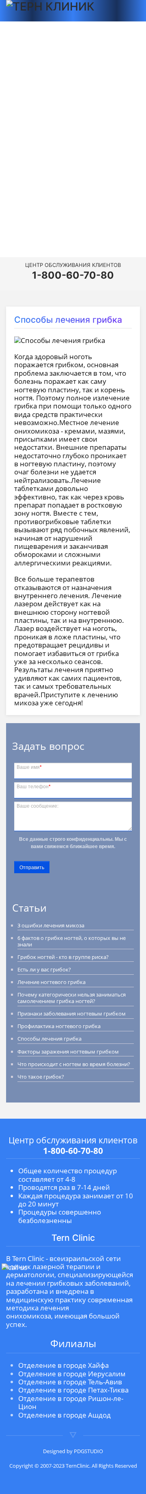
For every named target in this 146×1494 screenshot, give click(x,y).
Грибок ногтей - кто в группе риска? (63, 957)
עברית (73, 219)
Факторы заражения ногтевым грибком (68, 1051)
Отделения (72, 129)
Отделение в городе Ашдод (64, 1415)
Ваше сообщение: (37, 805)
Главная (73, 72)
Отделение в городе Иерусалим (72, 1373)
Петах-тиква (73, 180)
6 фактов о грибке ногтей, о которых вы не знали (71, 941)
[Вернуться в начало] (54, 10)
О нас (73, 86)
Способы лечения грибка (49, 1038)
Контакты (73, 115)
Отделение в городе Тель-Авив (70, 1381)
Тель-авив (73, 168)
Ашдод (73, 204)
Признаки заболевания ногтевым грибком (71, 1013)
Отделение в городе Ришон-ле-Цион (70, 1402)
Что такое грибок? (40, 1076)
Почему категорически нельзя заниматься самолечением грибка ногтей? (71, 998)
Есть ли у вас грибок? (44, 969)
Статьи (73, 100)
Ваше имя (29, 766)
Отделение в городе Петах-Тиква (73, 1390)
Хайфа (73, 144)
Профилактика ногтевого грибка (59, 1026)
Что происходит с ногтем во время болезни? (73, 1064)
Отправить (31, 866)
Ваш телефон (34, 786)
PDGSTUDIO (88, 1451)
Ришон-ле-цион (73, 192)
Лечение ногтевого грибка (51, 982)
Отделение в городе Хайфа (63, 1365)
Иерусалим (73, 156)
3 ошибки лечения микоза (50, 925)
